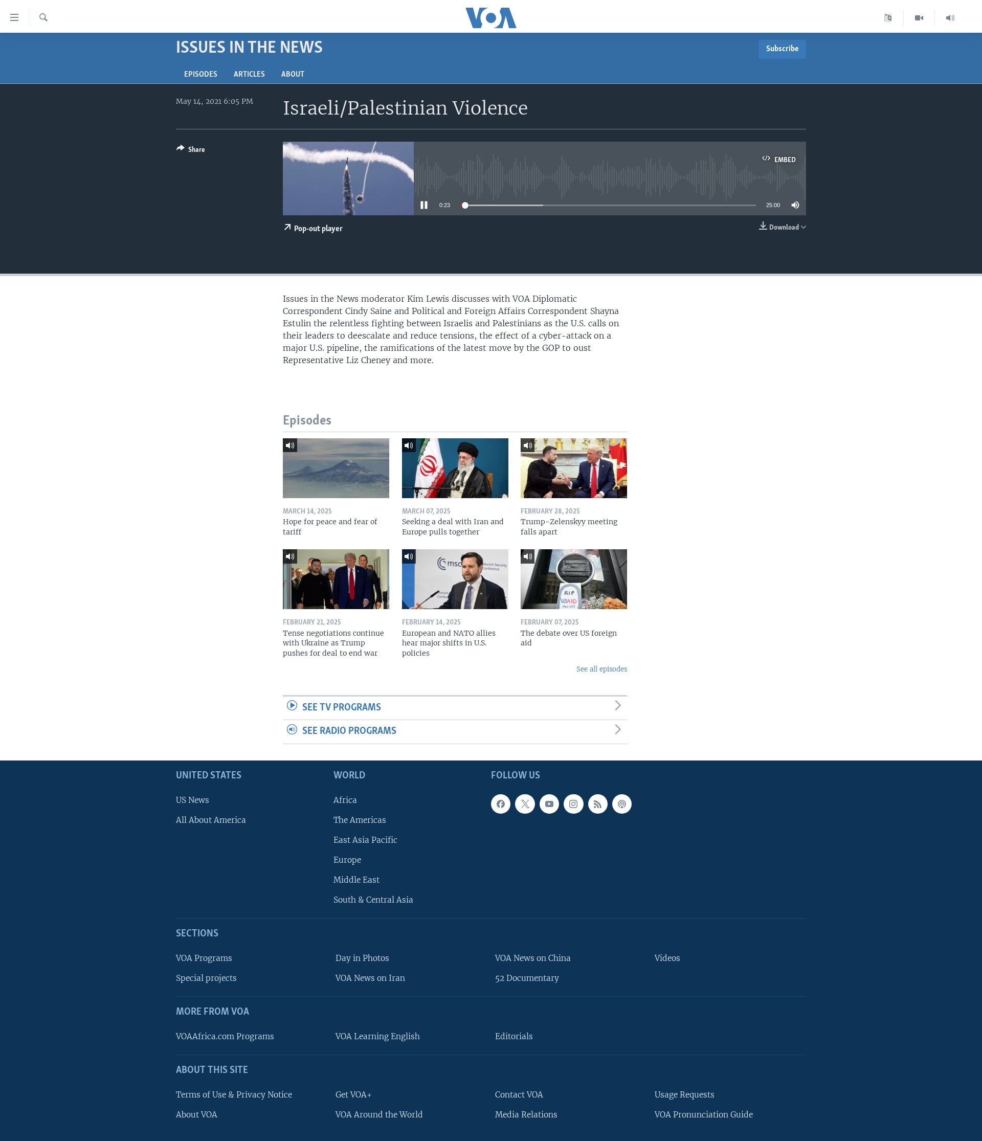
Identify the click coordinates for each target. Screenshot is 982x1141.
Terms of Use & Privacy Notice (234, 1095)
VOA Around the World (379, 1115)
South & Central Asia (373, 900)
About (292, 75)
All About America (211, 820)
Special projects (206, 978)
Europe (347, 860)
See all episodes (601, 669)
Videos (667, 958)
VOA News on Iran (370, 978)
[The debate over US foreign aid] (574, 579)
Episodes (200, 75)
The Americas (359, 820)
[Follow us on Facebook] (500, 804)
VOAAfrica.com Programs (225, 1036)
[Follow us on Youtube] (549, 804)
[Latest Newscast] (950, 18)
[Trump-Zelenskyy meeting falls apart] (574, 468)
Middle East (356, 880)
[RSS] (598, 804)
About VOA (196, 1115)
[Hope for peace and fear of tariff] (336, 468)
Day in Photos (362, 958)
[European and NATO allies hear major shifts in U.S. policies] (455, 579)
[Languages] (888, 18)
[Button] (190, 151)
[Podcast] (622, 804)
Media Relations (526, 1115)
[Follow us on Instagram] (573, 804)
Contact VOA (519, 1095)
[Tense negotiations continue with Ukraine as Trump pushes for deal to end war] (336, 579)
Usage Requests (685, 1095)
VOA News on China (533, 958)
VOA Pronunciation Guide (704, 1115)
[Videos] (919, 18)
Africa (345, 800)
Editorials (514, 1036)
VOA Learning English (378, 1036)
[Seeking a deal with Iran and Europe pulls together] (455, 468)
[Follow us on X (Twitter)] (524, 804)
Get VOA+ (354, 1095)
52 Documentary (527, 978)
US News (192, 800)
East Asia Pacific (365, 840)
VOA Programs (204, 958)
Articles (249, 75)
